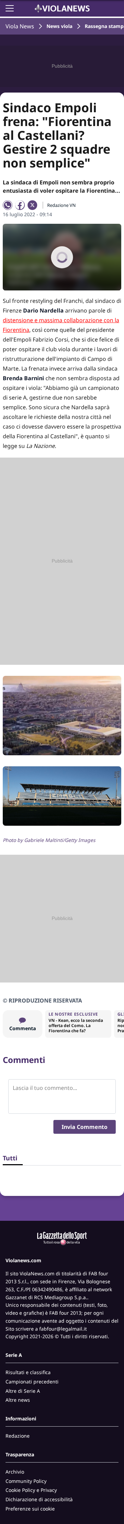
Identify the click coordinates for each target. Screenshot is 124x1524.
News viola (59, 26)
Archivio (15, 1471)
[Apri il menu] (10, 8)
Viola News (20, 26)
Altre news (18, 1400)
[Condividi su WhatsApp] (7, 205)
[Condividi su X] (32, 205)
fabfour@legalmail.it (63, 1328)
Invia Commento (84, 1127)
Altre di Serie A (23, 1391)
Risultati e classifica (28, 1372)
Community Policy (26, 1481)
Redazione (18, 1435)
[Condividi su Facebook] (20, 205)
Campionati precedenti (32, 1381)
